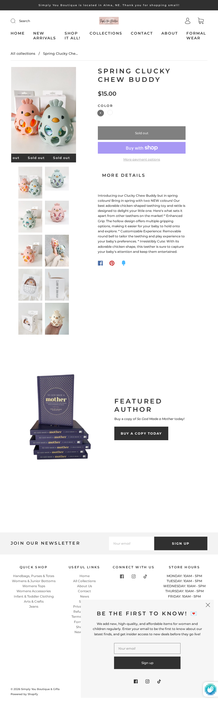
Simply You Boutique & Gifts (40, 689)
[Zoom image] (43, 111)
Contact (142, 33)
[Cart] (200, 21)
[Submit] (16, 21)
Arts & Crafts (34, 601)
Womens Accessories (33, 591)
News (84, 596)
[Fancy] (123, 263)
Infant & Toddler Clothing (34, 596)
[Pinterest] (112, 263)
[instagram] (134, 576)
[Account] (187, 21)
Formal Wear (196, 35)
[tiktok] (145, 576)
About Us (84, 586)
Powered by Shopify (24, 694)
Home (18, 33)
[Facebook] (100, 263)
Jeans (33, 606)
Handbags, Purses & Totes (33, 576)
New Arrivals (44, 35)
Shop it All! (73, 35)
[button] (17, 111)
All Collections (84, 581)
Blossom (100, 113)
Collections (106, 33)
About (169, 33)
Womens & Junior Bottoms (34, 581)
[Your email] (131, 543)
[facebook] (122, 576)
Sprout (110, 112)
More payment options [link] (141, 159)
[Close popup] (208, 605)
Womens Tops (33, 586)
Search (24, 21)
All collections (23, 53)
